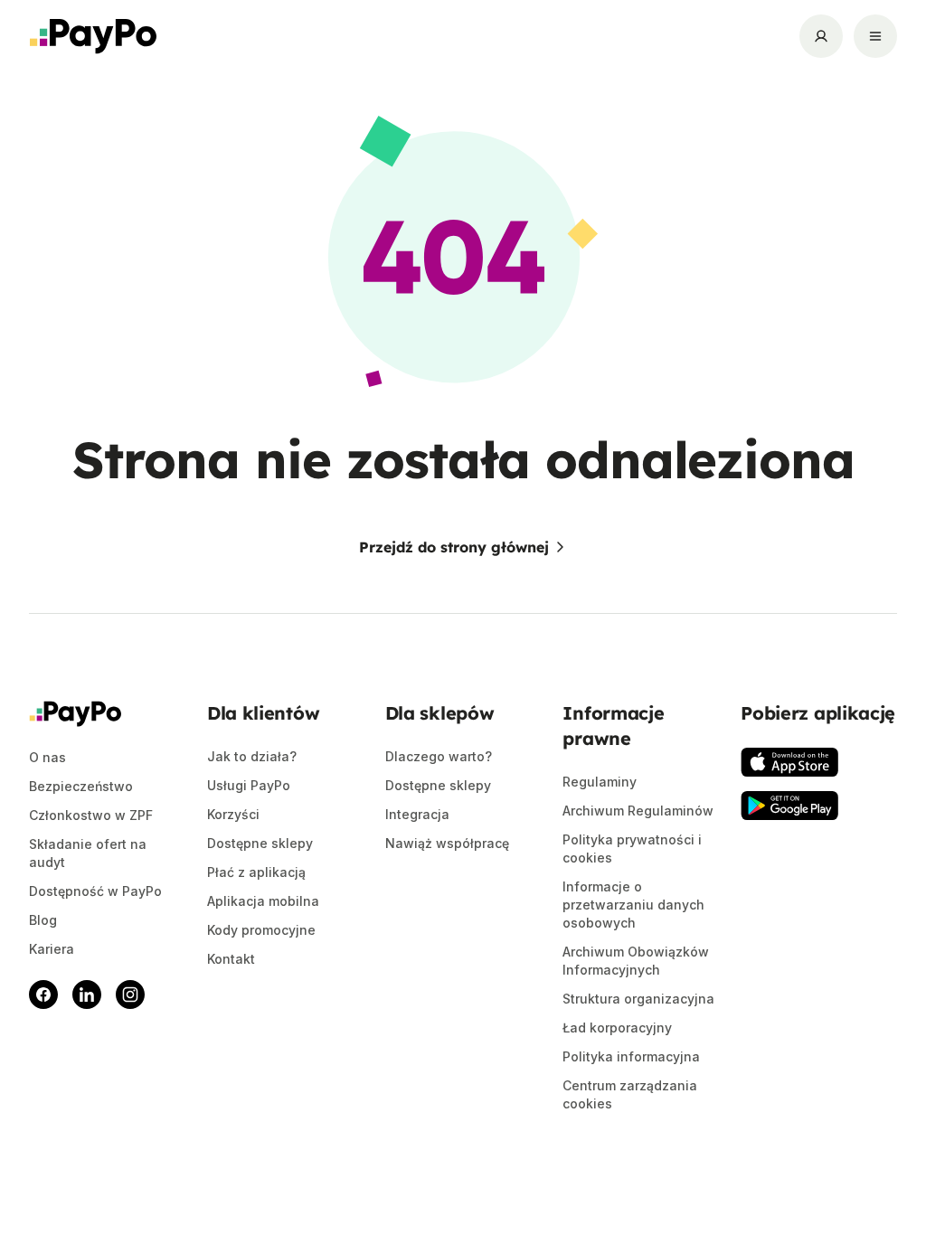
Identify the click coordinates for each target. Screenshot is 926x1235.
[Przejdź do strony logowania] (821, 36)
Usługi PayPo (248, 785)
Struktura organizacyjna (638, 998)
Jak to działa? (252, 756)
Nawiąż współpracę (447, 843)
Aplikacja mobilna (263, 901)
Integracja (417, 814)
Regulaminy (599, 781)
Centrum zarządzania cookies (629, 1094)
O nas (47, 757)
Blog (43, 920)
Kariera (51, 949)
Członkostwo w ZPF (91, 815)
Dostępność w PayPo (95, 891)
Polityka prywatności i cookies (632, 848)
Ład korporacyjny (617, 1027)
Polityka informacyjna (631, 1056)
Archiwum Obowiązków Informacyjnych (635, 960)
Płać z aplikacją (256, 872)
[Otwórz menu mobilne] (875, 36)
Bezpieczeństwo (81, 786)
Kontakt (231, 958)
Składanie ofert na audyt (87, 853)
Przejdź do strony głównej (454, 547)
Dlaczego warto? (438, 756)
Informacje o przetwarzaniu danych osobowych (633, 904)
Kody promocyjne (261, 930)
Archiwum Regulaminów (637, 810)
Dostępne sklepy (260, 843)
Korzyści (233, 814)
